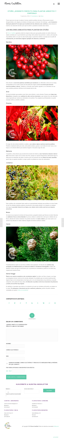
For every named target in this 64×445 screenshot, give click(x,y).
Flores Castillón (11, 33)
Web (7, 356)
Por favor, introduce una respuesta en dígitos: (20, 367)
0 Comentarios (34, 16)
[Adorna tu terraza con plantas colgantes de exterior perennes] (1, 222)
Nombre (9, 343)
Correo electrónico (12, 350)
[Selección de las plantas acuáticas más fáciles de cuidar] (62, 222)
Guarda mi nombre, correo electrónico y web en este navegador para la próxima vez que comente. (33, 363)
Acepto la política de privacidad (13, 394)
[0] (54, 4)
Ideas (42, 16)
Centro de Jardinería (23, 290)
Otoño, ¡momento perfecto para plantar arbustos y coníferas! (32, 12)
